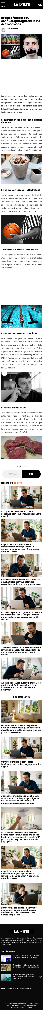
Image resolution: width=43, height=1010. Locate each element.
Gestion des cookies (28, 1005)
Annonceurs (33, 1003)
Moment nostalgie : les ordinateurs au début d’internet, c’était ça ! (27, 956)
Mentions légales (17, 1007)
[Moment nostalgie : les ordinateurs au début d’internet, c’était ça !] (6, 958)
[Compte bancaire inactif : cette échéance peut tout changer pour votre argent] (21, 497)
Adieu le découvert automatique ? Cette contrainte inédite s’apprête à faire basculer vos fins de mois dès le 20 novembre (21, 686)
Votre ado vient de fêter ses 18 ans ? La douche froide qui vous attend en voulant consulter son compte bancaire (21, 582)
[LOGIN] (40, 4)
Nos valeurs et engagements (16, 1003)
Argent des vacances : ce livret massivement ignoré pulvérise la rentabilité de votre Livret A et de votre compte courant (20, 548)
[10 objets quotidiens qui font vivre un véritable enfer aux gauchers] (6, 967)
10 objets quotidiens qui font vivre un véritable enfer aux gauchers (26, 966)
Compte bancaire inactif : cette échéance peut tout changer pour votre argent (21, 514)
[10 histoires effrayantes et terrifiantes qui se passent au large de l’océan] (6, 977)
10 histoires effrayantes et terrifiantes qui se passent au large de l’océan (27, 976)
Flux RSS (29, 1007)
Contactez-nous (13, 1005)
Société (18, 483)
